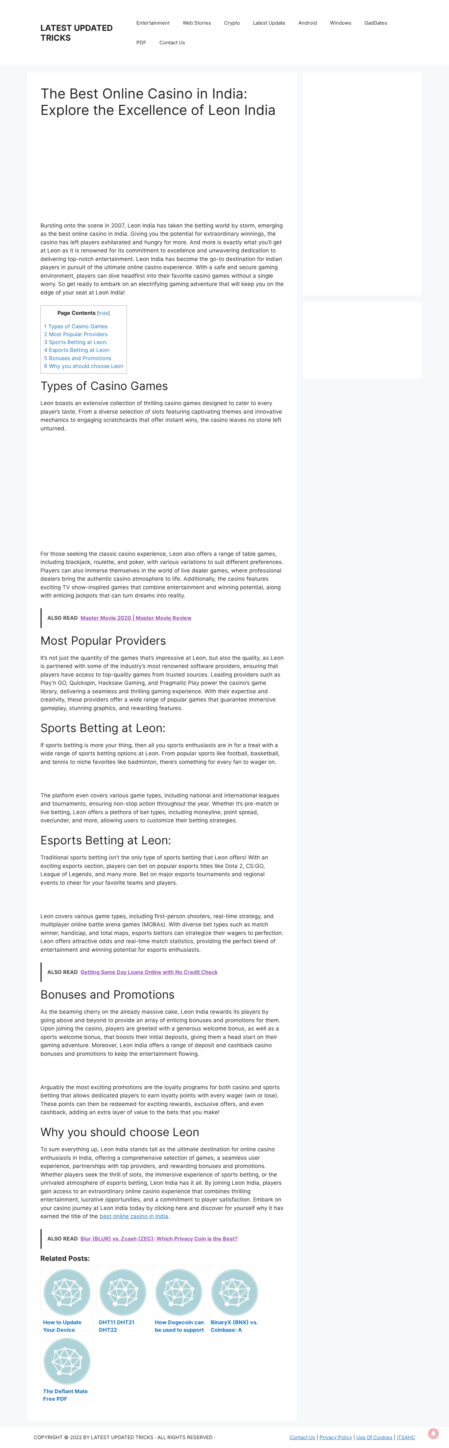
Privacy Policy (335, 1437)
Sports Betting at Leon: (75, 342)
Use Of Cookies (374, 1437)
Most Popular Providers (75, 334)
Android (307, 23)
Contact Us (172, 42)
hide (103, 313)
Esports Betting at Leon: (77, 350)
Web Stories (197, 23)
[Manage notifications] (433, 1433)
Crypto (232, 23)
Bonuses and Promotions (78, 358)
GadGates (376, 23)
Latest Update (269, 23)
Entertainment (153, 23)
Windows (340, 23)
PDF (141, 42)
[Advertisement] (162, 176)
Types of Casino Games (75, 326)
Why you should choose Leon (83, 366)
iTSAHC (406, 1437)
